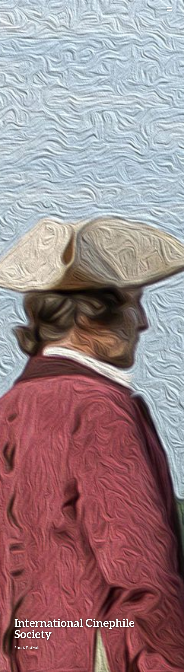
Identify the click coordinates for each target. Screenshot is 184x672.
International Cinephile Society (74, 628)
